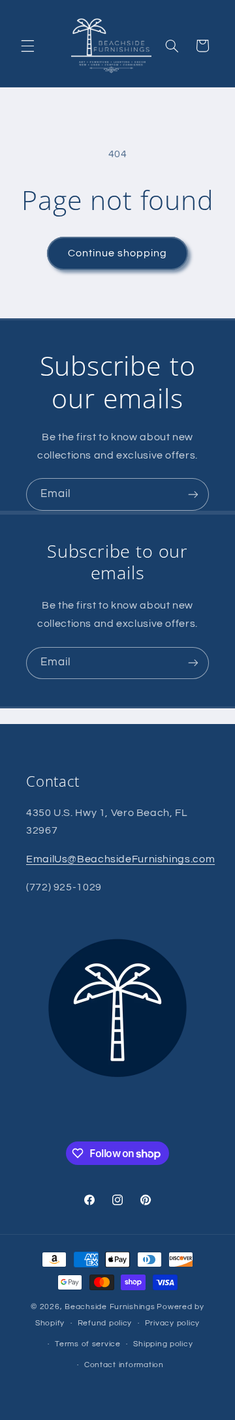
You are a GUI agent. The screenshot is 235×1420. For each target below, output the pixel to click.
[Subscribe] (193, 494)
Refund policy (105, 1323)
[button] (27, 46)
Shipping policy (163, 1344)
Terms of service (88, 1344)
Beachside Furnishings (110, 1306)
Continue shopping (118, 253)
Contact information (124, 1364)
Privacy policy (172, 1323)
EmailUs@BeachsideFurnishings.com (120, 859)
